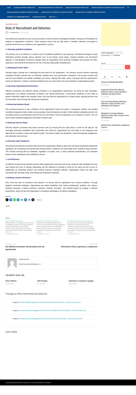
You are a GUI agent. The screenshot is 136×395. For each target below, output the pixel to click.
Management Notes (12, 24)
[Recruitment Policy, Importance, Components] (82, 227)
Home (9, 7)
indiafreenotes (15, 32)
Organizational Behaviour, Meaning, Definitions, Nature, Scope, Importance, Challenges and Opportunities (114, 92)
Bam (49, 382)
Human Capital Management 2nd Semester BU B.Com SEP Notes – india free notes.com (50, 302)
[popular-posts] (104, 77)
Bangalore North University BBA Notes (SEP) (22, 12)
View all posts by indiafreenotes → (30, 264)
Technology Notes (39, 17)
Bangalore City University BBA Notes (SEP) (90, 12)
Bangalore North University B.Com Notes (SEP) (108, 7)
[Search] (127, 67)
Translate (116, 55)
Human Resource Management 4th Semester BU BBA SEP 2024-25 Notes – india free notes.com (53, 310)
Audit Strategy (42, 281)
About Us (52, 17)
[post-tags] (126, 77)
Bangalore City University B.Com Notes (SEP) (57, 12)
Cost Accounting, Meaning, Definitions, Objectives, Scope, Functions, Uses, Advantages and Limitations (114, 104)
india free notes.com (23, 382)
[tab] (104, 77)
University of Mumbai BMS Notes (18, 17)
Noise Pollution (11, 281)
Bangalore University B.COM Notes (50, 7)
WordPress (41, 382)
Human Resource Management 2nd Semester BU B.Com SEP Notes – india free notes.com (51, 319)
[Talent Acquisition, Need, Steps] (21, 227)
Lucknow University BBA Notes (24, 7)
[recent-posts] (112, 77)
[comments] (119, 77)
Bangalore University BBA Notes (77, 7)
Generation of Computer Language (81, 281)
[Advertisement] (116, 34)
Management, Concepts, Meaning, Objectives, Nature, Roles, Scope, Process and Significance (115, 115)
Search (103, 63)
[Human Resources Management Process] (51, 227)
